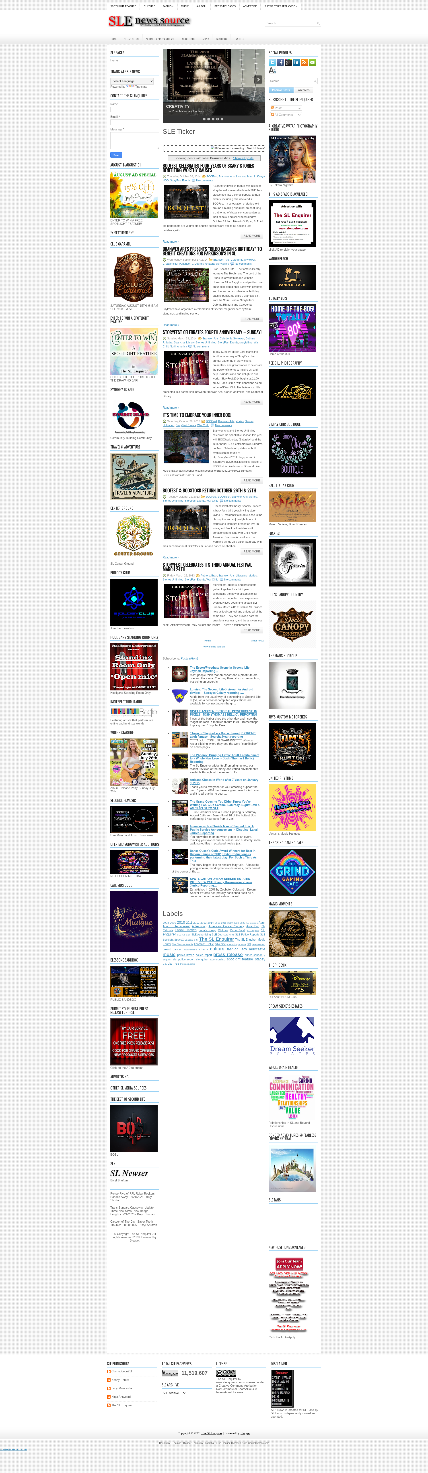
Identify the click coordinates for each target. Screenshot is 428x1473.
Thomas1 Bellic (204, 944)
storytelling (222, 263)
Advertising (199, 926)
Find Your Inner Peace (187, 106)
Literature (241, 575)
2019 (230, 923)
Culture (149, 6)
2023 (242, 923)
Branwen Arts (227, 176)
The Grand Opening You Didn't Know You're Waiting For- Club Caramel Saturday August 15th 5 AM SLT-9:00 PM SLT (224, 805)
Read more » (171, 241)
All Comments (283, 114)
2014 (211, 922)
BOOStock (224, 496)
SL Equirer (253, 930)
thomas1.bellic (187, 964)
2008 (166, 922)
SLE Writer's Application (280, 6)
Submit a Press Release (160, 39)
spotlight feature (240, 959)
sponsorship (217, 959)
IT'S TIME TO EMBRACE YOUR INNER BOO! (197, 415)
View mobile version (214, 646)
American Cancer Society (226, 926)
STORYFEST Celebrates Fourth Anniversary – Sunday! (212, 332)
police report (204, 955)
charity (203, 949)
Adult (262, 922)
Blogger (134, 1240)
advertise (220, 944)
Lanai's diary (207, 930)
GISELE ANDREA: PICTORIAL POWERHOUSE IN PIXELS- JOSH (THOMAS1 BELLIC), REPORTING (223, 713)
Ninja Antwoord (121, 1396)
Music (185, 6)
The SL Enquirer (216, 938)
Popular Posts (281, 90)
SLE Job (217, 934)
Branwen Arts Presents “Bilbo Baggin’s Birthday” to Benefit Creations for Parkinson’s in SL (212, 251)
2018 (223, 923)
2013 (203, 922)
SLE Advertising (201, 934)
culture (217, 948)
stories (240, 421)
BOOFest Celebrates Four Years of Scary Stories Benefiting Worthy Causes (208, 167)
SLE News (228, 934)
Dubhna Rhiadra (204, 263)
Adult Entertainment (176, 926)
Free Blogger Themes (228, 1443)
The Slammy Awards (182, 944)
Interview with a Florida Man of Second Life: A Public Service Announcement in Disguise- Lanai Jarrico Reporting (224, 830)
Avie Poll (252, 926)
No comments (204, 180)
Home (114, 39)
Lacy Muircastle (121, 1388)
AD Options (188, 39)
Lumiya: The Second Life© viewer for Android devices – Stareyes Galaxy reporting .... (221, 691)
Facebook (221, 39)
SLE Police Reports (247, 934)
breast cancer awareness (180, 949)
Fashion (168, 6)
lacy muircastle (253, 949)
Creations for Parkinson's (178, 263)
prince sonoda (254, 955)
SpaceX (179, 939)
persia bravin (185, 955)
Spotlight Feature (123, 6)
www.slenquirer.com (229, 1382)
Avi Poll (201, 6)
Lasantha (209, 1443)
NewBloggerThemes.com (255, 1443)
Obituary (223, 930)
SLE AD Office (131, 39)
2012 (196, 922)
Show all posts (243, 158)
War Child (203, 425)
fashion (233, 949)
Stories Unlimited (206, 342)
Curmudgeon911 (121, 1371)
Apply (205, 39)
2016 (217, 923)
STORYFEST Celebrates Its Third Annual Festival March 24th (207, 566)
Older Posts (257, 640)
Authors (205, 575)
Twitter (239, 39)
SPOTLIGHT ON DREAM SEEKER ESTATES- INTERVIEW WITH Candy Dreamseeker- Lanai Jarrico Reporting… (221, 882)
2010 (181, 922)
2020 (236, 923)
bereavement (258, 944)
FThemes (176, 1443)
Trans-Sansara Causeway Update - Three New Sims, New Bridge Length (132, 1211)
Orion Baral (237, 930)
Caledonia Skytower (243, 259)
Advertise (250, 6)
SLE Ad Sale (184, 934)
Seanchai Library (184, 342)
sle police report (184, 959)
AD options (252, 923)
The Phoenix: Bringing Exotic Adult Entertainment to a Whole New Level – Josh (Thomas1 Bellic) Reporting (224, 758)
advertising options (236, 944)
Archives (304, 90)
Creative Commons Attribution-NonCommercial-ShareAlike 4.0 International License (237, 1389)
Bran (214, 575)
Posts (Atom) (189, 658)
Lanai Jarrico (185, 930)
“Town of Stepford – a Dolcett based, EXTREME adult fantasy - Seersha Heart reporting (223, 735)
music (169, 954)
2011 (189, 922)
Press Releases (225, 6)
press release (228, 954)
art (249, 944)
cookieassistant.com (13, 1449)
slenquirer (202, 959)
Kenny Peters (120, 1380)
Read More (252, 235)
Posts (278, 108)
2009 (173, 922)
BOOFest (211, 176)
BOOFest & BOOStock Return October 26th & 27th (209, 490)
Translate (141, 86)
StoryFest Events (180, 180)
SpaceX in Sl (191, 940)
